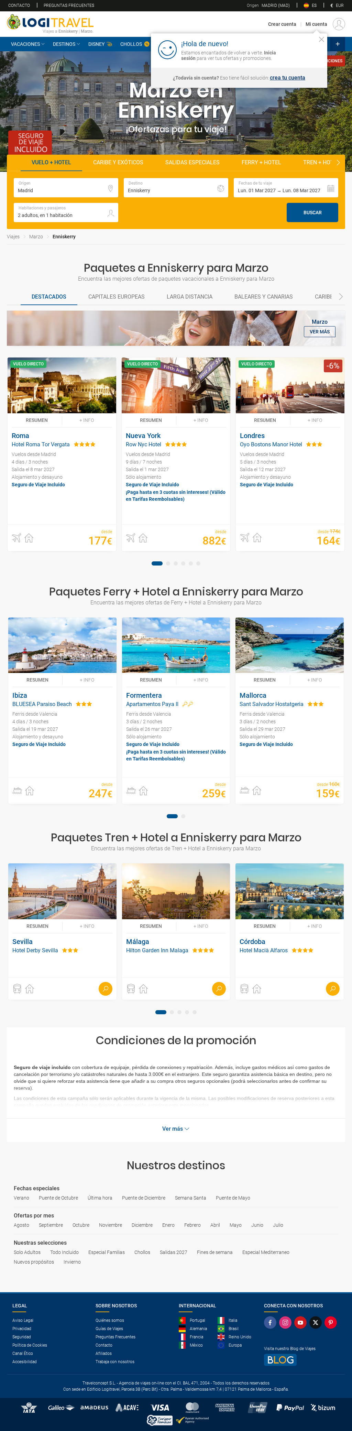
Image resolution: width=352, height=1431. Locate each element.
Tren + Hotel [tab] (321, 162)
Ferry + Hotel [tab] (261, 162)
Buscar (313, 212)
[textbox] (66, 187)
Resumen (37, 420)
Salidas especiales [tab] (192, 162)
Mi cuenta (316, 24)
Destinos (64, 44)
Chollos (131, 44)
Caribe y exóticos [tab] (118, 162)
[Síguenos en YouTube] (301, 1322)
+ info (86, 420)
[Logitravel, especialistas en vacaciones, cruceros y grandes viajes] (50, 21)
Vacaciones (25, 44)
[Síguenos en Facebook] (271, 1322)
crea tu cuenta (287, 78)
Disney (96, 44)
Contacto (19, 5)
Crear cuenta (282, 24)
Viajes (13, 236)
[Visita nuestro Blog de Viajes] (302, 1360)
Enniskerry (64, 236)
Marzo (36, 236)
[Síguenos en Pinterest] (332, 1322)
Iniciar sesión (300, 49)
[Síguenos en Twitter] (316, 1322)
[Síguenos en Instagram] (286, 1322)
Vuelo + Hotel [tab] (51, 162)
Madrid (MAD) (268, 5)
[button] (286, 187)
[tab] (49, 297)
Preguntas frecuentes (69, 5)
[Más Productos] (337, 44)
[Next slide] (338, 163)
